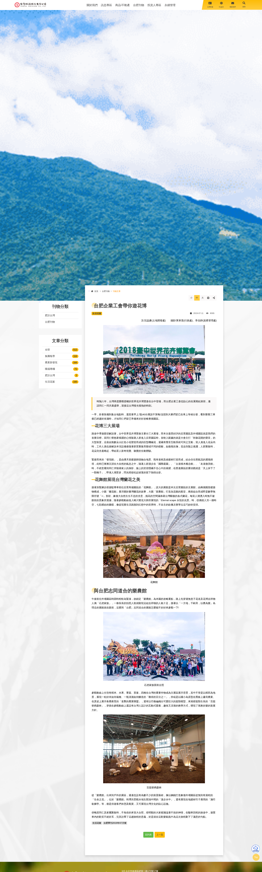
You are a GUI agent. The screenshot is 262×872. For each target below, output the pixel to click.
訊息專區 (106, 5)
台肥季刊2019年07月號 (115, 823)
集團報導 (50, 356)
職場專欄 (50, 369)
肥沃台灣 (50, 315)
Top (256, 857)
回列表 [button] (148, 834)
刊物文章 (116, 291)
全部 (47, 349)
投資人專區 (154, 5)
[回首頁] (30, 5)
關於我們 (92, 5)
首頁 (96, 291)
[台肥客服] (256, 849)
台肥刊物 (138, 5)
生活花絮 (50, 381)
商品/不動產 (122, 5)
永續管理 (169, 5)
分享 (214, 298)
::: (40, 302)
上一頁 (159, 834)
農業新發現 (51, 362)
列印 (208, 298)
